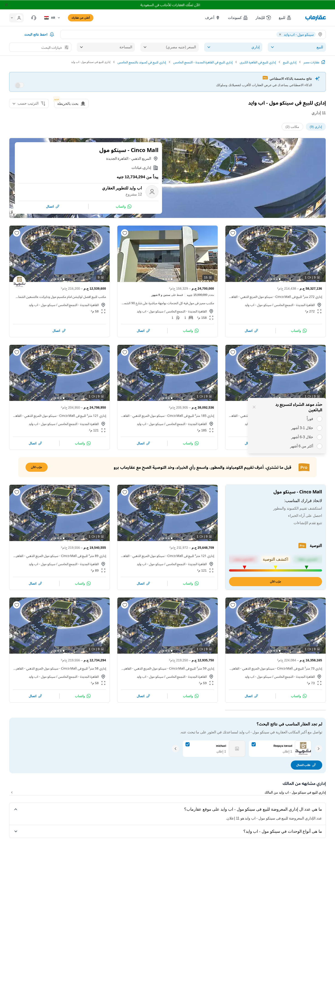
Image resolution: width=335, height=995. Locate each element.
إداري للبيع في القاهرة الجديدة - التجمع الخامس (202, 62)
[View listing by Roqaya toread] (19, 282)
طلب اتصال (303, 765)
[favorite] (232, 233)
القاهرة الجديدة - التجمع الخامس (294, 305)
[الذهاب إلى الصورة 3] (274, 279)
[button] (285, 17)
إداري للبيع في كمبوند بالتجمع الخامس (142, 62)
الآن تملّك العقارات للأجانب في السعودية (170, 4)
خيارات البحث (51, 47)
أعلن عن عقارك (81, 18)
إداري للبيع (289, 62)
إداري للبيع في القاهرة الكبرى (258, 62)
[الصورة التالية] (232, 253)
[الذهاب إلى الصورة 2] (277, 279)
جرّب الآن (275, 581)
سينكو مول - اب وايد (258, 305)
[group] (275, 254)
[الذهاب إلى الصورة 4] (271, 279)
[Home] (323, 62)
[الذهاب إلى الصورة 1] (280, 279)
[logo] (315, 18)
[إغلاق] (254, 407)
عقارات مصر (312, 62)
